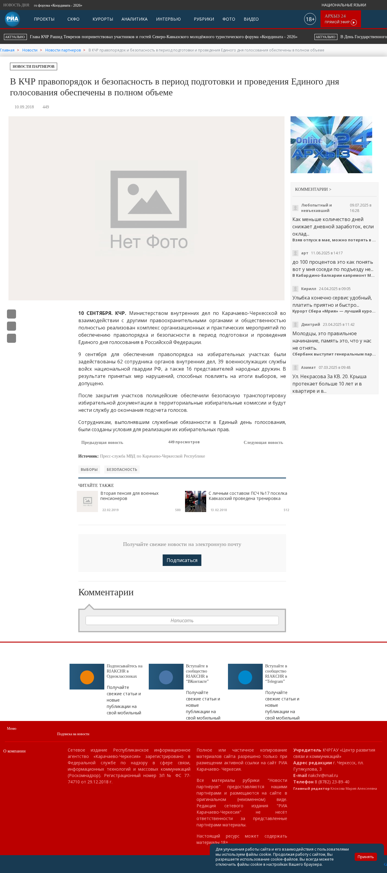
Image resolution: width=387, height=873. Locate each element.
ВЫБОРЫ (89, 469)
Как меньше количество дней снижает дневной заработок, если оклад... (333, 226)
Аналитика (135, 19)
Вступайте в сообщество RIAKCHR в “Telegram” (276, 673)
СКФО (73, 19)
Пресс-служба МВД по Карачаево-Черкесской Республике (152, 456)
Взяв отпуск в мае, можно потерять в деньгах (334, 240)
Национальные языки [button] (344, 5)
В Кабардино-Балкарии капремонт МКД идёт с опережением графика (334, 275)
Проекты (44, 19)
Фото (229, 19)
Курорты (102, 19)
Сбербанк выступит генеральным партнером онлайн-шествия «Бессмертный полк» (334, 354)
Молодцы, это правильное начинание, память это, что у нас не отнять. (331, 340)
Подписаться (182, 560)
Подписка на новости (73, 734)
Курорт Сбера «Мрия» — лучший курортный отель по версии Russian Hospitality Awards (334, 311)
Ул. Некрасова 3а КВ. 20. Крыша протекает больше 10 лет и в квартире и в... (329, 383)
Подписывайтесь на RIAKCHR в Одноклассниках (124, 671)
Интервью (168, 19)
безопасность (122, 469)
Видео (251, 19)
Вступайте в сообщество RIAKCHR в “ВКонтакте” (197, 673)
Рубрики (203, 19)
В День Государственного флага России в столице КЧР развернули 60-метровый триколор (190, 37)
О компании (14, 751)
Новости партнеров (33, 66)
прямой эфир (338, 19)
